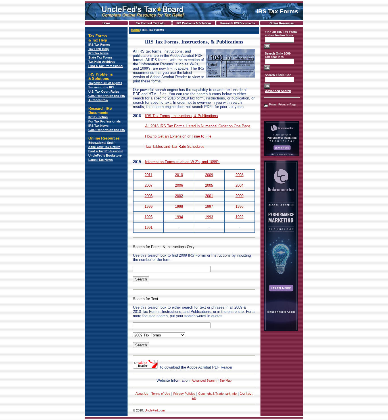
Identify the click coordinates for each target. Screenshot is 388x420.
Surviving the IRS (101, 87)
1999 (149, 206)
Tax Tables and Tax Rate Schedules (175, 146)
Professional (114, 151)
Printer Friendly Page (283, 104)
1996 (239, 206)
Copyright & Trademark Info (217, 393)
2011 (148, 175)
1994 (179, 217)
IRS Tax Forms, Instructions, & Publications (181, 116)
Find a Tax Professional (105, 66)
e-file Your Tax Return (104, 147)
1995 (149, 217)
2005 (209, 185)
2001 (209, 196)
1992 (239, 217)
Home (135, 30)
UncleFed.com (155, 410)
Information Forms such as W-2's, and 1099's (182, 162)
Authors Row (98, 100)
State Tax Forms (100, 57)
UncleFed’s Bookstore (105, 155)
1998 (179, 206)
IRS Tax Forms (99, 44)
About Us (141, 393)
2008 (239, 175)
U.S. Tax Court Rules (103, 91)
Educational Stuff (101, 142)
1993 (209, 217)
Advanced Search (204, 380)
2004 (239, 185)
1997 (209, 206)
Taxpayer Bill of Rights (105, 83)
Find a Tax (96, 151)
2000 (239, 196)
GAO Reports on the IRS (106, 95)
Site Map (225, 380)
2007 (149, 185)
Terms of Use (160, 393)
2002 (179, 196)
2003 (149, 196)
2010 (179, 175)
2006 (179, 185)
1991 (149, 227)
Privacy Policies (184, 393)
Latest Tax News (100, 159)
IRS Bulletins (98, 117)
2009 (209, 175)
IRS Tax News (98, 53)
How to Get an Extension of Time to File (178, 136)
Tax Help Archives (101, 61)
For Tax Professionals (104, 121)
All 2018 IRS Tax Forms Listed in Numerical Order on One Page (197, 126)
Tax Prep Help (98, 49)
